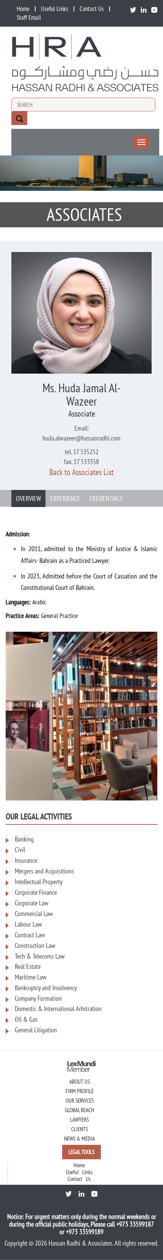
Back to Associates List (81, 472)
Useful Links (54, 9)
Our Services (80, 1100)
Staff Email (29, 17)
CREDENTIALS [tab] (106, 498)
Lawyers (79, 1119)
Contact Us (92, 9)
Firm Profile (80, 1091)
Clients (79, 1129)
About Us (79, 1081)
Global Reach (79, 1110)
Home (23, 9)
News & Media (79, 1138)
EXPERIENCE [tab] (65, 498)
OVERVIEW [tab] (28, 498)
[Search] (19, 118)
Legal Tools (81, 1151)
